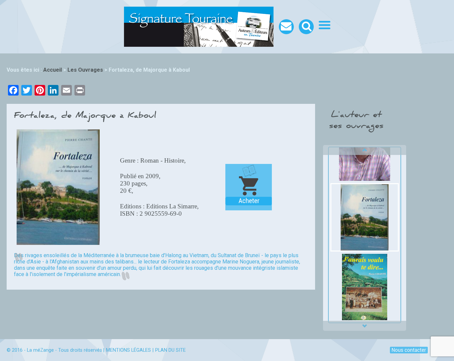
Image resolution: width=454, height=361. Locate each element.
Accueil (52, 70)
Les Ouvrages (85, 70)
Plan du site (170, 350)
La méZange (40, 350)
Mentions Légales (128, 350)
